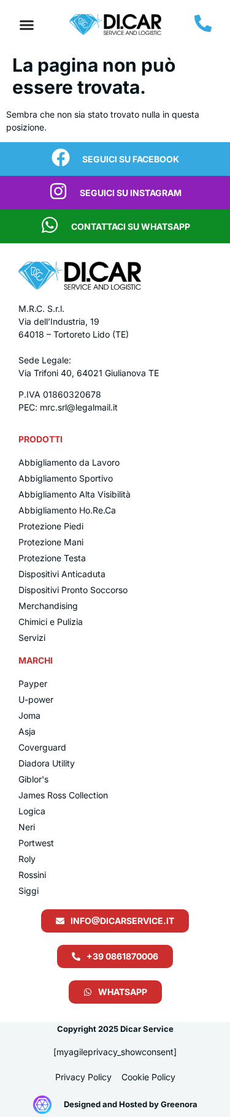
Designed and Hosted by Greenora (130, 1104)
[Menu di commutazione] (26, 24)
